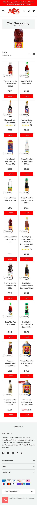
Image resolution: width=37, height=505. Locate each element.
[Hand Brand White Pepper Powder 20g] (10, 147)
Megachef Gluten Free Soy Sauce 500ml (10, 402)
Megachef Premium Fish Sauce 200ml (10, 363)
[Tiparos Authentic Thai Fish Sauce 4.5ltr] (26, 349)
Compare (8, 75)
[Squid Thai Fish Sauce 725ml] (26, 69)
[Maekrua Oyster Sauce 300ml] (26, 108)
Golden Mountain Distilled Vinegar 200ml (26, 161)
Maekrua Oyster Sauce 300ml (27, 121)
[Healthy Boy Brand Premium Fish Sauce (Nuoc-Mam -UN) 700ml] (26, 225)
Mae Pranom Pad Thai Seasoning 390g (10, 285)
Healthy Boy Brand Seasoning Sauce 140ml (27, 324)
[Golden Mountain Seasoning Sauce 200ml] (26, 186)
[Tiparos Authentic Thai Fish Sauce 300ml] (10, 69)
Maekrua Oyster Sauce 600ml (10, 121)
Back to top (17, 427)
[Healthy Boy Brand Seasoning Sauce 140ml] (26, 310)
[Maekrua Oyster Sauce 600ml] (10, 108)
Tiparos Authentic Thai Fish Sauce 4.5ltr (26, 363)
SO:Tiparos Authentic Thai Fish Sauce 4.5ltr (27, 402)
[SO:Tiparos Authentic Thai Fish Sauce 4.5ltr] (26, 388)
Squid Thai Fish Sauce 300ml (10, 323)
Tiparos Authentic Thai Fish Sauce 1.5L (10, 239)
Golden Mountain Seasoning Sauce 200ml (26, 200)
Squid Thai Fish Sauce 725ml (26, 82)
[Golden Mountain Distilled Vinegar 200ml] (26, 147)
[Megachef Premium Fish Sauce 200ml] (10, 349)
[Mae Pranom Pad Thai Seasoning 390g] (10, 271)
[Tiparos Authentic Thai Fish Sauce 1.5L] (10, 225)
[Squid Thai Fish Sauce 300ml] (10, 310)
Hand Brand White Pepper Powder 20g (10, 161)
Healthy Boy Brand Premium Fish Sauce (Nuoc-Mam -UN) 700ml (26, 242)
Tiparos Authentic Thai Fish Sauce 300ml (10, 83)
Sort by (4, 52)
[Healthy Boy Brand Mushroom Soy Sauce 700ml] (26, 271)
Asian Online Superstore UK (19, 498)
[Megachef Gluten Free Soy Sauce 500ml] (10, 388)
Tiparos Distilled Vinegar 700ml (10, 199)
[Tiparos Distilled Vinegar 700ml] (10, 186)
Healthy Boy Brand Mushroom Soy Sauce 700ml (26, 285)
